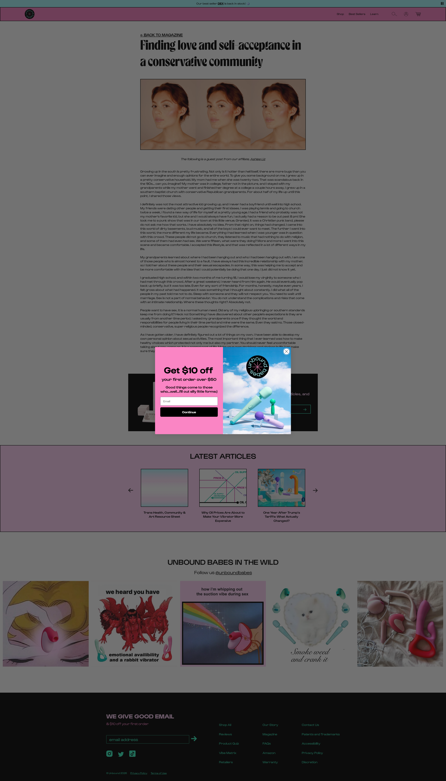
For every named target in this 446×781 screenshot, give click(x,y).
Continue (189, 412)
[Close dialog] (286, 351)
